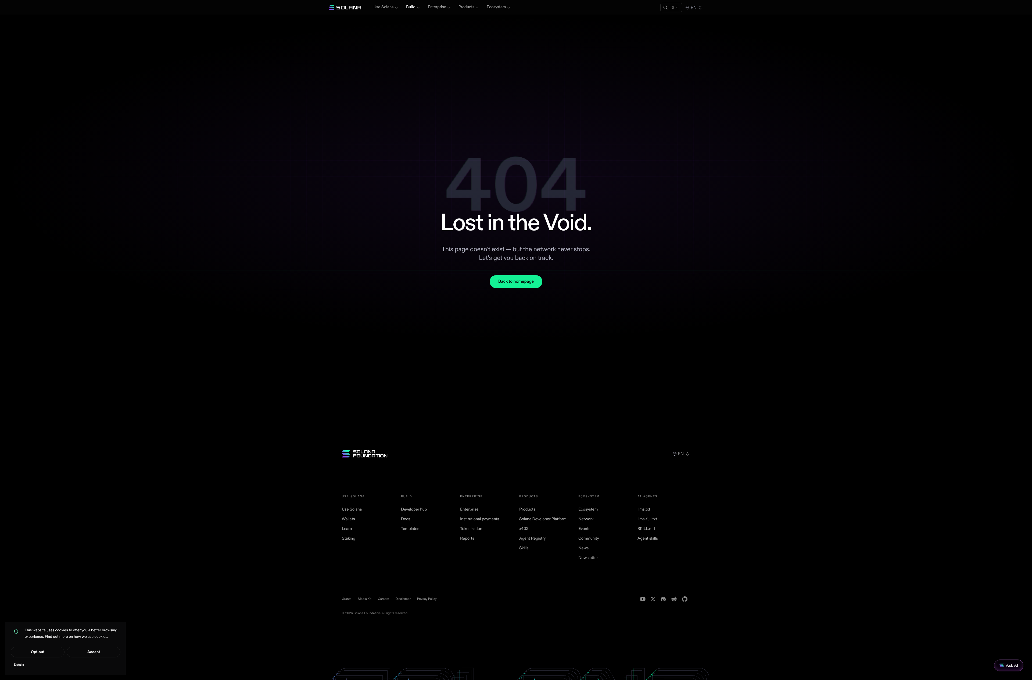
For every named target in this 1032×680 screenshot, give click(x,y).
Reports (467, 538)
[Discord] (663, 599)
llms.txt (643, 509)
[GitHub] (684, 599)
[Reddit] (674, 599)
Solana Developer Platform (543, 519)
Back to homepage (516, 281)
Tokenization (471, 528)
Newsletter (588, 557)
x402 (523, 528)
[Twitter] (653, 599)
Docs (405, 519)
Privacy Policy (427, 599)
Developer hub (414, 509)
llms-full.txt (647, 519)
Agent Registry (532, 538)
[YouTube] (642, 599)
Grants (346, 599)
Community (588, 538)
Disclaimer (403, 599)
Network (586, 519)
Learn (347, 528)
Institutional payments (479, 519)
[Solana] (345, 7)
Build (410, 7)
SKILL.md (646, 528)
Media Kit (364, 599)
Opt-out (37, 652)
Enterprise (437, 7)
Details (19, 665)
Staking (348, 538)
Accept (93, 652)
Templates (410, 528)
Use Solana (384, 7)
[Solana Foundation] (365, 454)
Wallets (348, 519)
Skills (524, 548)
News (583, 548)
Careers (383, 599)
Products (466, 7)
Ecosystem (496, 7)
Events (584, 528)
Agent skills (647, 538)
